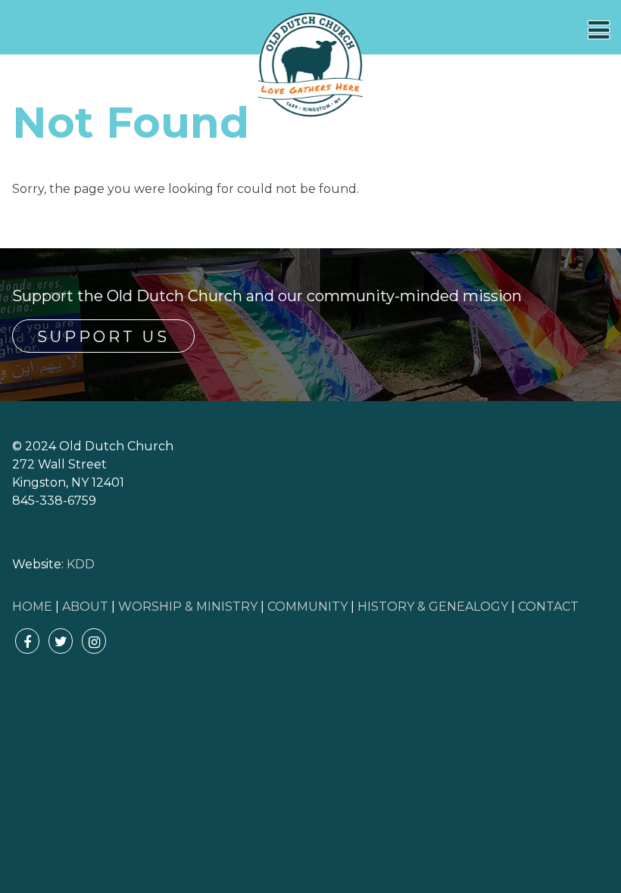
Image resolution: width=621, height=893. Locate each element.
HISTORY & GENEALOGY (432, 606)
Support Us (103, 337)
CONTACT (548, 606)
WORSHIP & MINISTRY (187, 606)
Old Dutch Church (310, 65)
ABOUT (85, 606)
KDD (81, 564)
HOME (32, 606)
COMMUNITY (307, 606)
